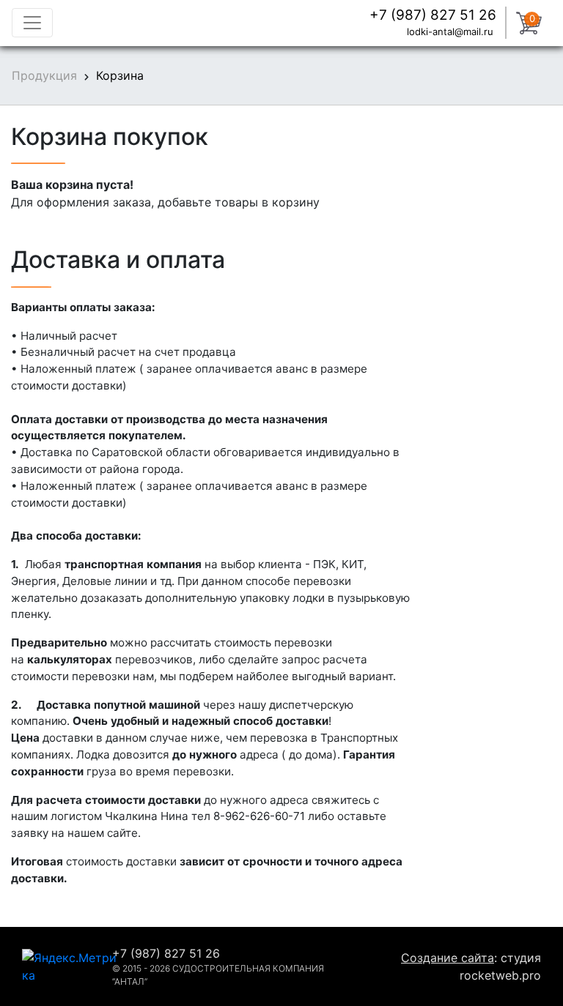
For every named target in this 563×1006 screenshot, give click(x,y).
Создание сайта (447, 957)
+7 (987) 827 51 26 (432, 15)
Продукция (44, 75)
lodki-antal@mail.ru (451, 31)
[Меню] (32, 22)
